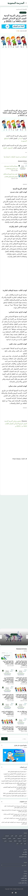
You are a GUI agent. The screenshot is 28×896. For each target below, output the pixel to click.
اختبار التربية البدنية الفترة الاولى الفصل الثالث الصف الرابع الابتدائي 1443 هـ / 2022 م (21, 696)
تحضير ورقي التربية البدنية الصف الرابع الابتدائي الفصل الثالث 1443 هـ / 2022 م (15, 423)
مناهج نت (25, 875)
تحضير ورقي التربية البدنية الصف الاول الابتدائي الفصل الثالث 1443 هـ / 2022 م (7, 728)
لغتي (17, 843)
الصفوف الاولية (8, 148)
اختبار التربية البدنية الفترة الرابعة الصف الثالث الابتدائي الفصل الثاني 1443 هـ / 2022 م (21, 680)
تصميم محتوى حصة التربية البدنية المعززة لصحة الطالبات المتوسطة (21, 728)
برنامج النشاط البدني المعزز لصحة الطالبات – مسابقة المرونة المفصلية (7, 713)
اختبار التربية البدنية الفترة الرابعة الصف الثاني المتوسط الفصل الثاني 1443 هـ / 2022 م (8, 696)
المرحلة (24, 840)
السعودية (19, 838)
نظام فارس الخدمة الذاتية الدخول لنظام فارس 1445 (14, 793)
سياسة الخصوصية (23, 856)
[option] (14, 637)
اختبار (25, 835)
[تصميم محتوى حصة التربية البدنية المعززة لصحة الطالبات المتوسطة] (21, 721)
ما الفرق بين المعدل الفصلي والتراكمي (17, 791)
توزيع (25, 843)
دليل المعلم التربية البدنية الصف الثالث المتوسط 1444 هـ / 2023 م (8, 662)
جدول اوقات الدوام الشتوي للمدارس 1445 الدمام (15, 776)
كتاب (21, 843)
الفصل (14, 838)
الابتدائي (20, 138)
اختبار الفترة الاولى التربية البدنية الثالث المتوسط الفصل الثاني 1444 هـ (14, 638)
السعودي (24, 838)
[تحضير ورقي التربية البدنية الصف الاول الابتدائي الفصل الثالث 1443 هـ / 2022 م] (7, 721)
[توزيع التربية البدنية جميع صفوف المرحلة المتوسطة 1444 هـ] (23, 167)
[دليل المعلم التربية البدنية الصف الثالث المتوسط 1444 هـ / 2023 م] (7, 656)
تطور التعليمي (24, 878)
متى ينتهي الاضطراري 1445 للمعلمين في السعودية (15, 773)
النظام (15, 840)
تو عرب (25, 873)
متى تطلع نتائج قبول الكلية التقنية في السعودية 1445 (14, 795)
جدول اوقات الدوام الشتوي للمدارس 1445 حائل (15, 778)
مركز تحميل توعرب (22, 882)
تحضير (5, 840)
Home (24, 9)
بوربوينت (10, 840)
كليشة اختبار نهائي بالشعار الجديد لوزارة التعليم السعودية (13, 780)
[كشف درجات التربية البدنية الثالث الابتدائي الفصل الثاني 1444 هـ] (23, 175)
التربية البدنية (19, 9)
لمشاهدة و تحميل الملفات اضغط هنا (15, 157)
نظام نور (25, 852)
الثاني (12, 835)
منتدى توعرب (24, 880)
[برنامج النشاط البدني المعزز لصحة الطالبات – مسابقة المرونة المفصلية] (7, 706)
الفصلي (9, 838)
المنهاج (19, 840)
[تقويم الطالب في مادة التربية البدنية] (21, 706)
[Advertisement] (14, 65)
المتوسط (4, 838)
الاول (16, 835)
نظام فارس (24, 854)
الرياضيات (7, 835)
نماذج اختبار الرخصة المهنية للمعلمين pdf (17, 771)
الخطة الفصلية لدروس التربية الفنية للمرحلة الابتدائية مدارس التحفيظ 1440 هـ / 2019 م (8, 680)
